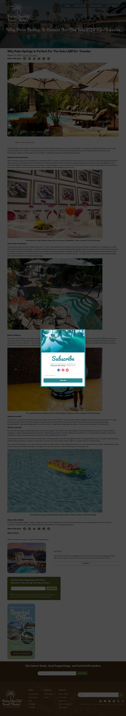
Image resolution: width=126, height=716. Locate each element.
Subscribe (63, 380)
